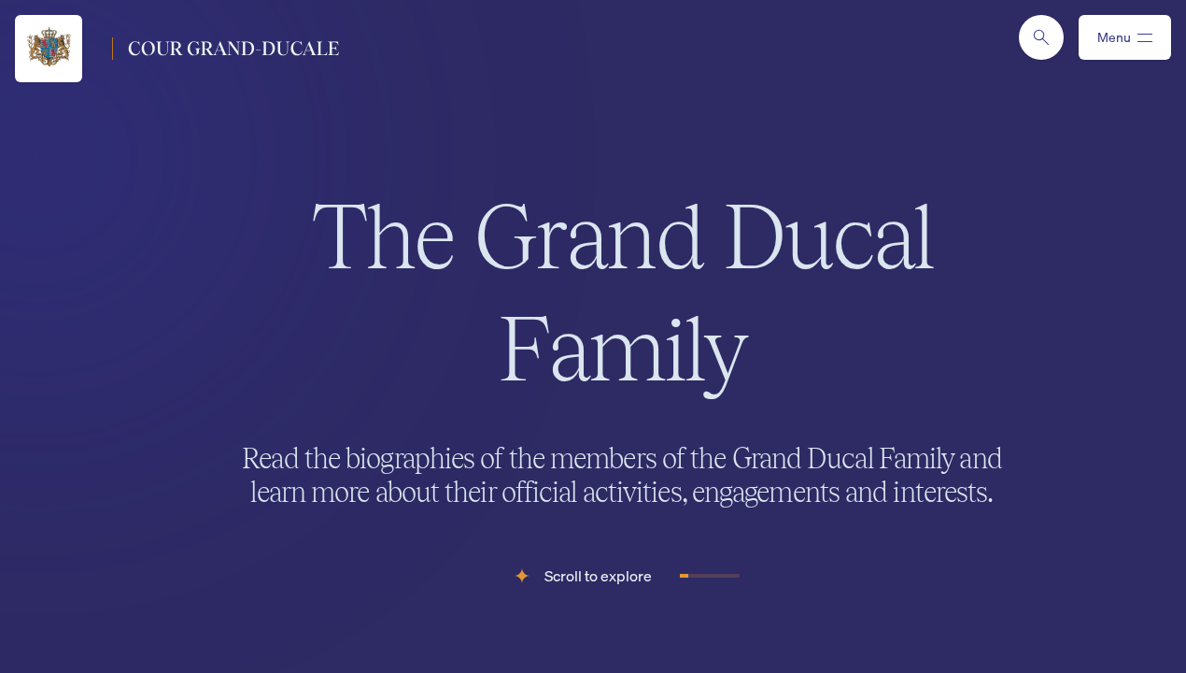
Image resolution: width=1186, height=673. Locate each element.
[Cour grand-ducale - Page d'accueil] (177, 48)
